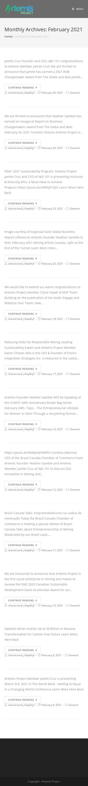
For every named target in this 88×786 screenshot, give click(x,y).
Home (8, 36)
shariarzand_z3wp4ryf (21, 92)
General (75, 92)
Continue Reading (21, 87)
